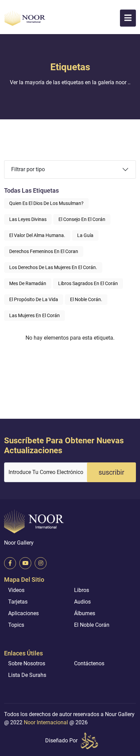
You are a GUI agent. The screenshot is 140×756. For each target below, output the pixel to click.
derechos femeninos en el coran (43, 251)
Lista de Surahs (27, 675)
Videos (16, 590)
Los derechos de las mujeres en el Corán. (53, 267)
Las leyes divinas (28, 219)
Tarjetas (18, 601)
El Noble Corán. (86, 299)
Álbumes (84, 613)
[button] (128, 18)
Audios (82, 601)
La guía (85, 235)
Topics (16, 625)
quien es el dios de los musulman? (46, 203)
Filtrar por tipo (28, 169)
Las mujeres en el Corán (34, 315)
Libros (81, 590)
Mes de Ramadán (27, 283)
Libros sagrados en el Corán (88, 283)
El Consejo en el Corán (81, 219)
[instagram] (41, 563)
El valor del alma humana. (37, 235)
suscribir (111, 472)
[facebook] (10, 563)
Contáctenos (89, 663)
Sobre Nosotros (26, 663)
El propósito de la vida (33, 299)
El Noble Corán (91, 625)
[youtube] (25, 563)
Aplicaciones (23, 613)
